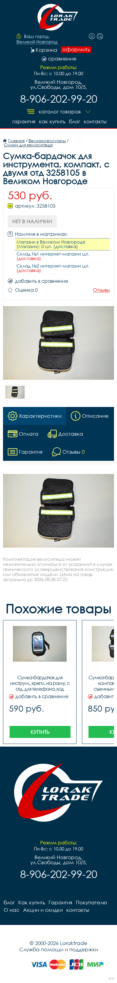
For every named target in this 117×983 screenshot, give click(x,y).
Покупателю (91, 902)
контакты (95, 121)
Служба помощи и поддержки (58, 949)
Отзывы (101, 290)
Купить (40, 732)
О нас (12, 910)
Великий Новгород (37, 41)
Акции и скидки (43, 910)
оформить (76, 49)
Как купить (52, 121)
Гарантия (23, 121)
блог (74, 121)
